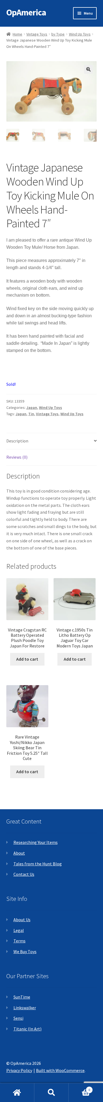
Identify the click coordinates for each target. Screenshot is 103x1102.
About (19, 853)
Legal (18, 930)
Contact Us (23, 874)
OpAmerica (26, 12)
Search (51, 1092)
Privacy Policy (19, 1070)
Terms (19, 941)
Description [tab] (17, 441)
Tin (31, 413)
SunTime (21, 997)
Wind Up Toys (80, 34)
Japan (31, 407)
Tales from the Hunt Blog (37, 863)
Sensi (18, 1018)
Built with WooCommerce (60, 1070)
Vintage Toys (36, 34)
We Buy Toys (25, 951)
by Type (58, 34)
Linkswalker (24, 1007)
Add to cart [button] (27, 659)
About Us (21, 919)
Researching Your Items (35, 842)
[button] (88, 69)
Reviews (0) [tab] (16, 457)
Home (17, 34)
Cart (79, 1088)
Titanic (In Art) (27, 1029)
